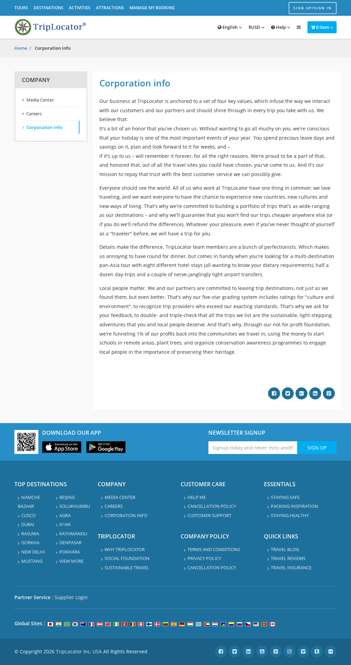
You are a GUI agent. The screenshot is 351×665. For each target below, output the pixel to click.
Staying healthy (290, 515)
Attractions (110, 8)
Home (20, 48)
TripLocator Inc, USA (79, 651)
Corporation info (44, 127)
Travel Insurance (291, 567)
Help (280, 27)
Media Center (40, 100)
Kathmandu (73, 533)
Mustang (32, 561)
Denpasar (70, 542)
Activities (79, 8)
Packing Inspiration (294, 506)
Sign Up (316, 447)
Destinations (48, 8)
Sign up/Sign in (312, 7)
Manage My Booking (152, 8)
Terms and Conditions (213, 549)
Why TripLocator (125, 549)
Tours (21, 8)
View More (71, 561)
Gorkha (30, 542)
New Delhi (33, 552)
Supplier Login (71, 597)
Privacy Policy (204, 558)
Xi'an (65, 524)
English (229, 27)
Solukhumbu (74, 506)
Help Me (196, 497)
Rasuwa (30, 533)
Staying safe (285, 497)
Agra (65, 515)
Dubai (27, 524)
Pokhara (69, 552)
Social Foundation (127, 558)
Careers (34, 113)
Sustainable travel (127, 567)
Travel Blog (285, 549)
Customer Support (209, 515)
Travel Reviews (288, 558)
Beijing (67, 497)
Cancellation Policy (211, 506)
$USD (254, 27)
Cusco (28, 515)
